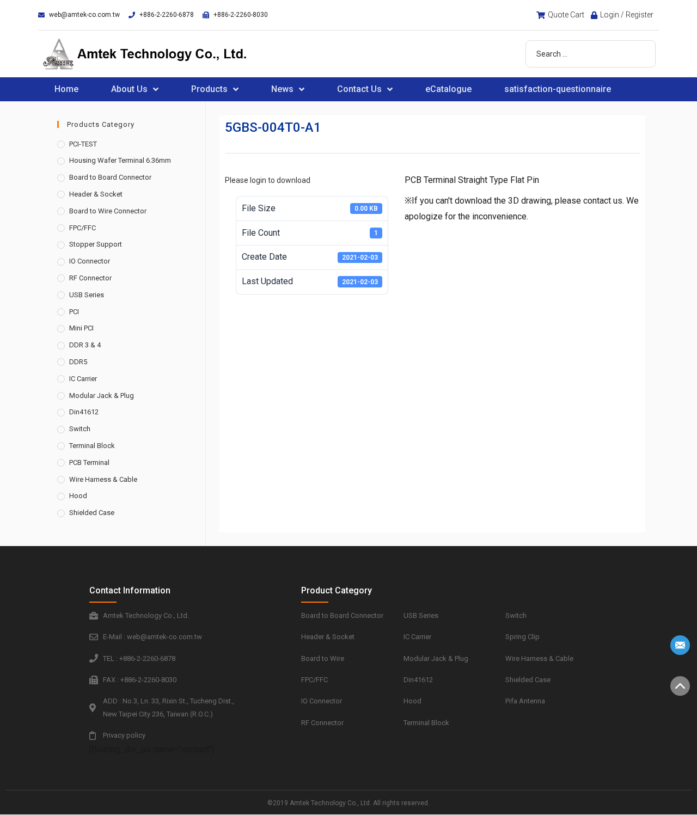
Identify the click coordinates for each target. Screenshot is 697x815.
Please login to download (267, 180)
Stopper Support (95, 244)
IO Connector (89, 261)
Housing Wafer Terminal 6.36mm (120, 160)
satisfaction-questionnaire (557, 89)
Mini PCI (81, 328)
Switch (79, 429)
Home (66, 89)
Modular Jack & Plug (101, 395)
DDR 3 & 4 (85, 345)
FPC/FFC (82, 228)
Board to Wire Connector (107, 211)
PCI (74, 312)
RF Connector (90, 278)
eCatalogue (448, 89)
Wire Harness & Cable (103, 479)
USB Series (86, 295)
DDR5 (78, 362)
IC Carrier (83, 379)
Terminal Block (92, 446)
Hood (78, 496)
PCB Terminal (89, 462)
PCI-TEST (83, 144)
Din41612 (84, 412)
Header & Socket (96, 194)
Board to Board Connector (110, 177)
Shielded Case (91, 512)
